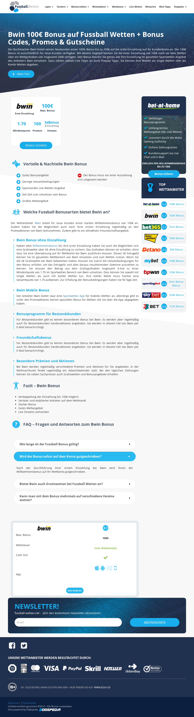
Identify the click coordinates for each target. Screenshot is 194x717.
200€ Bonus (176, 295)
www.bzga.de (101, 687)
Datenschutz (29, 703)
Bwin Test (23, 74)
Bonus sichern (164, 174)
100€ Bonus (176, 204)
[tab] (75, 444)
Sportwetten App (74, 296)
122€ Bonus (176, 306)
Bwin (38, 223)
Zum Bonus (176, 227)
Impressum (14, 703)
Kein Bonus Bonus (176, 283)
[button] (75, 444)
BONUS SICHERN (36, 145)
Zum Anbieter (75, 590)
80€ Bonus (176, 249)
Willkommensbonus (45, 246)
